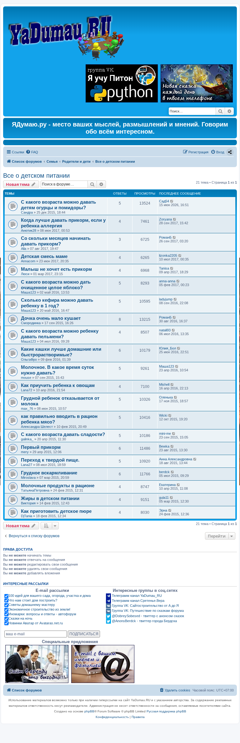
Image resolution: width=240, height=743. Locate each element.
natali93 (165, 330)
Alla (23, 248)
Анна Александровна (175, 459)
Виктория (28, 503)
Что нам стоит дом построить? (32, 600)
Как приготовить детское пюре (56, 511)
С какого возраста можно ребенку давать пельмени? (59, 333)
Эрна (163, 510)
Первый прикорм (41, 447)
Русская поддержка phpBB (166, 711)
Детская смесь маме (44, 256)
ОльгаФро (29, 359)
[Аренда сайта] (36, 664)
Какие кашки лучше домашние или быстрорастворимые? (61, 351)
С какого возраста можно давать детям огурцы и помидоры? (58, 204)
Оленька (166, 397)
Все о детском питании (36, 175)
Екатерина (167, 485)
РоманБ (165, 237)
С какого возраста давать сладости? (63, 434)
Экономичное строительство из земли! (39, 609)
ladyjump (165, 299)
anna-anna (167, 281)
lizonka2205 (168, 255)
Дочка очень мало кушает (51, 318)
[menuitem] (32, 152)
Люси (25, 274)
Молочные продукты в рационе (57, 485)
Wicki (163, 415)
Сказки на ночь (20, 618)
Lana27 (26, 465)
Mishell (164, 384)
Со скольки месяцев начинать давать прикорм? (56, 240)
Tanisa (164, 268)
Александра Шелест (37, 426)
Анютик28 (28, 230)
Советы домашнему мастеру (31, 605)
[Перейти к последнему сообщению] (172, 201)
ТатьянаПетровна (35, 490)
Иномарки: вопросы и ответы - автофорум (42, 614)
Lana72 (26, 390)
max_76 (27, 408)
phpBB (89, 711)
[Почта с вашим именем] (102, 664)
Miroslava (28, 477)
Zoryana (165, 219)
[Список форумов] (68, 35)
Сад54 (164, 201)
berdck (164, 472)
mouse (26, 377)
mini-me (165, 433)
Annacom (28, 261)
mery (25, 452)
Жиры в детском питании (50, 498)
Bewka (164, 446)
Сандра (27, 212)
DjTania (26, 516)
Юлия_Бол (167, 348)
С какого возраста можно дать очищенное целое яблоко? (56, 284)
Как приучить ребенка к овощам (58, 385)
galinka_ (27, 439)
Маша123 (28, 292)
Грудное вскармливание (49, 472)
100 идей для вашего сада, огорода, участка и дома (49, 595)
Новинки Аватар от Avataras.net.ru (35, 623)
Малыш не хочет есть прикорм (56, 269)
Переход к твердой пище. (50, 460)
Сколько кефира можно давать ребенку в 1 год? (57, 302)
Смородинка (31, 323)
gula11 (164, 497)
